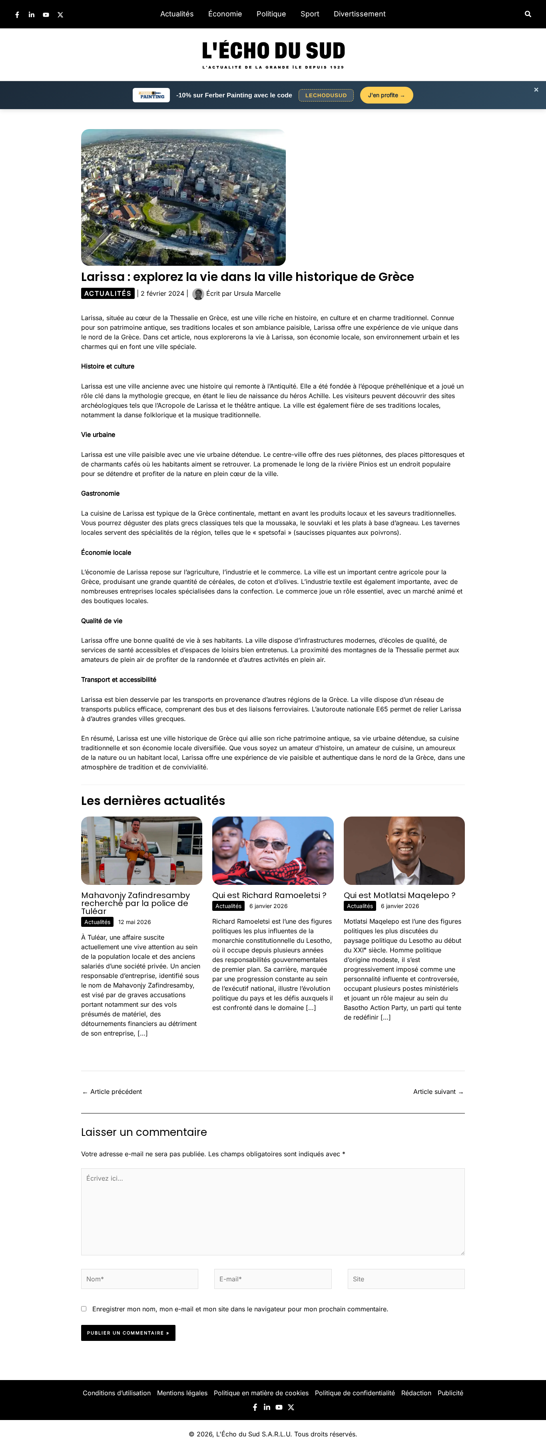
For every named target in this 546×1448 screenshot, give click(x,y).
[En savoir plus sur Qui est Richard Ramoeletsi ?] (272, 850)
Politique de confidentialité (355, 1393)
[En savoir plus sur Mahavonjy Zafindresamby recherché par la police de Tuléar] (141, 850)
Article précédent (112, 1091)
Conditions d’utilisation (117, 1393)
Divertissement (360, 14)
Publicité (450, 1393)
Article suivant (438, 1091)
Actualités (177, 14)
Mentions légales (182, 1393)
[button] (528, 14)
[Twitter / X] (60, 15)
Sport (310, 14)
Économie (225, 14)
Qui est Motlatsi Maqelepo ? (400, 895)
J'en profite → (386, 95)
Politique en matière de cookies (261, 1393)
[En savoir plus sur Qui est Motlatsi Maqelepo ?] (404, 850)
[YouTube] (46, 15)
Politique (271, 14)
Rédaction (416, 1393)
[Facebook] (17, 15)
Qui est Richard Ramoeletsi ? (269, 895)
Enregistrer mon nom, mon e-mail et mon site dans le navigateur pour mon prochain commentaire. (240, 1309)
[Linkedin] (31, 15)
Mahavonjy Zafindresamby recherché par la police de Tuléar (135, 903)
